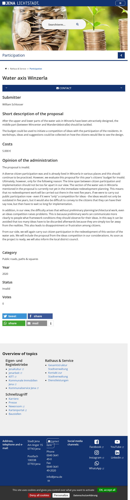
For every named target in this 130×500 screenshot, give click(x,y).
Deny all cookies (39, 495)
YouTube (116, 447)
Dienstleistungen (58, 380)
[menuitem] (20, 374)
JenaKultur (15, 369)
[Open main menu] (120, 3)
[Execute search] (77, 24)
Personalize (61, 495)
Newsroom (15, 406)
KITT (11, 376)
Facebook (95, 447)
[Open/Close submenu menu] (121, 55)
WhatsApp (95, 468)
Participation (13, 55)
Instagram (95, 457)
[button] (14, 316)
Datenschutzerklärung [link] (85, 495)
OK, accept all (107, 490)
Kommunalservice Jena (22, 388)
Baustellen (15, 414)
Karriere (14, 398)
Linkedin (116, 457)
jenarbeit (14, 373)
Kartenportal (16, 410)
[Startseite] (6, 68)
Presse (13, 402)
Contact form (53, 443)
